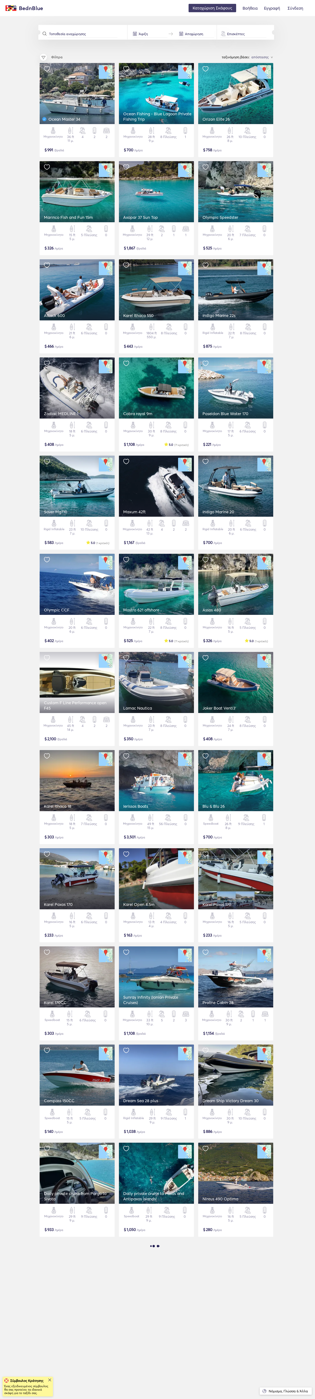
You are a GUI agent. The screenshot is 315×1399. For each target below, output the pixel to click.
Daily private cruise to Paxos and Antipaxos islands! (153, 1196)
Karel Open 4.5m (138, 904)
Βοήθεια (250, 8)
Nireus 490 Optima (220, 1198)
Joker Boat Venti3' (219, 708)
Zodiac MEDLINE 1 (61, 413)
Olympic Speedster (220, 217)
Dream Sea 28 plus (140, 1100)
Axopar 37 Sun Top (140, 217)
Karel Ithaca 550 (138, 315)
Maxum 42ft (134, 511)
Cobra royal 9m (137, 413)
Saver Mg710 (55, 511)
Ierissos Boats (135, 806)
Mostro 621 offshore (141, 609)
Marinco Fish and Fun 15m (68, 217)
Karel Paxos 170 (58, 904)
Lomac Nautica (137, 708)
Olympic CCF (56, 609)
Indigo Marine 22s (219, 315)
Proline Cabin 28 (218, 1002)
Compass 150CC (59, 1100)
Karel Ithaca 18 (57, 806)
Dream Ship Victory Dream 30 (230, 1100)
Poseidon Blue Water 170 (225, 413)
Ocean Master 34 (64, 119)
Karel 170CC (55, 1002)
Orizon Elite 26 (216, 119)
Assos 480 (211, 609)
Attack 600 (54, 315)
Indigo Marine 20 (218, 511)
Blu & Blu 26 (213, 806)
